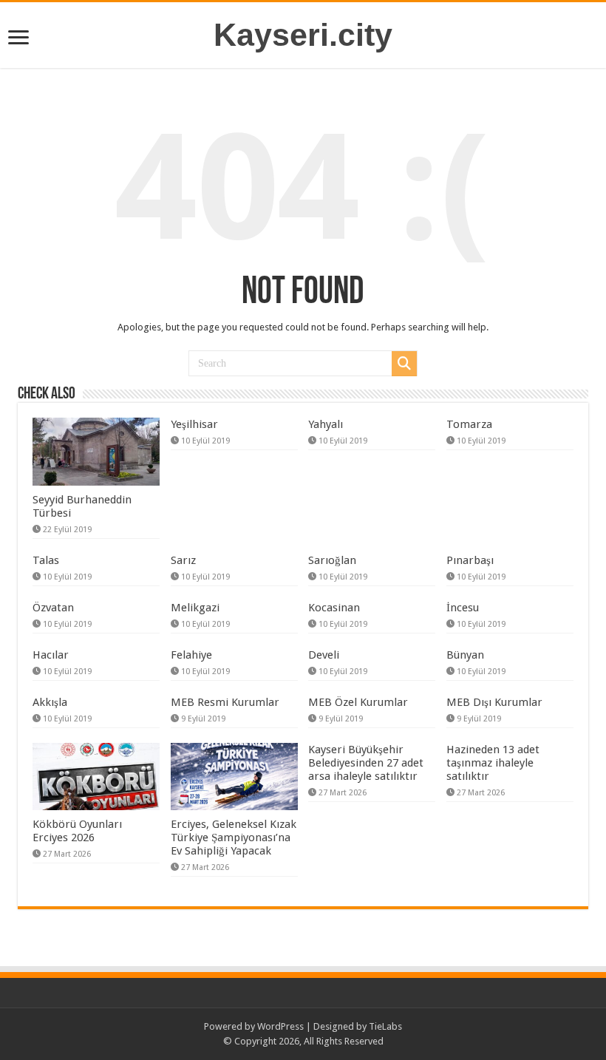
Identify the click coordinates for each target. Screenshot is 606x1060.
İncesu (462, 607)
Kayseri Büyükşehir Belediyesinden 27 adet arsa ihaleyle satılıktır (365, 763)
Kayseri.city (303, 34)
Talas (46, 560)
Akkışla (50, 702)
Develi (323, 655)
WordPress (280, 1026)
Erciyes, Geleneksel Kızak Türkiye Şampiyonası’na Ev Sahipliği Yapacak (233, 837)
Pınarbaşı (470, 560)
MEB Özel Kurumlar (358, 702)
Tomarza (469, 424)
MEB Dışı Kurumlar (494, 702)
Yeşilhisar (194, 424)
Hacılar (51, 655)
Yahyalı (325, 424)
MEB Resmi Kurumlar (225, 702)
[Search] (404, 363)
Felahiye (191, 655)
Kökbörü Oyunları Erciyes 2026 (77, 831)
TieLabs (385, 1026)
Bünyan (465, 655)
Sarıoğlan (332, 560)
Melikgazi (195, 607)
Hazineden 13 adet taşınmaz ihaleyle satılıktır (492, 763)
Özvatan (53, 607)
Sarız (183, 560)
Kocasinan (334, 607)
